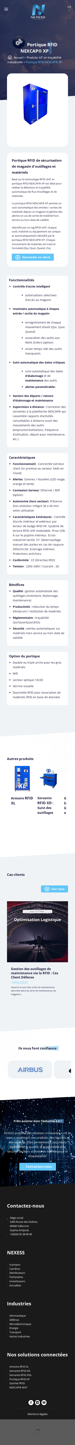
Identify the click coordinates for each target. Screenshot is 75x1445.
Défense (14, 1320)
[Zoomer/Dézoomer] (3, 1422)
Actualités (15, 1285)
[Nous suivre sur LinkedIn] (38, 1403)
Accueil (18, 57)
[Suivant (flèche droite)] (14, 1438)
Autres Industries (19, 1336)
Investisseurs (17, 1281)
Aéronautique (17, 1315)
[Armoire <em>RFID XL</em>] (22, 778)
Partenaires (16, 1277)
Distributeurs (17, 1273)
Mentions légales (38, 1414)
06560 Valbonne (19, 1226)
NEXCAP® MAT (18, 1387)
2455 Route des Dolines (23, 1222)
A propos (14, 1264)
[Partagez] (25, 1422)
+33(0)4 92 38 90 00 (21, 1234)
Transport (15, 1332)
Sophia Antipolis (19, 1230)
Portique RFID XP (19, 1379)
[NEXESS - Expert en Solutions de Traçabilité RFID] (38, 12)
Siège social (16, 1218)
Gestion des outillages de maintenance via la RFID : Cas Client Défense (34, 973)
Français (69, 8)
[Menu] (6, 9)
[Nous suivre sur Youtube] (44, 1403)
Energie (13, 1328)
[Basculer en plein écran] (14, 1422)
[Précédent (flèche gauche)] (3, 1438)
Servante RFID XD (19, 1371)
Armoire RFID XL (19, 1366)
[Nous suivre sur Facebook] (31, 1403)
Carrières (14, 1269)
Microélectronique (20, 1324)
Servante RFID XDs (20, 1375)
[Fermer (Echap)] (35, 1422)
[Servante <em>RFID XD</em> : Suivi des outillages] (48, 778)
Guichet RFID (17, 1383)
